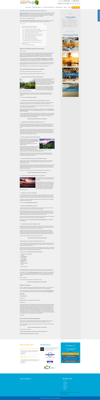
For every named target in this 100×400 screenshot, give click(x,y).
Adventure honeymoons (24, 12)
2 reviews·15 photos (23, 295)
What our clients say (25, 43)
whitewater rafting (23, 56)
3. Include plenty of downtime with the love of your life (33, 31)
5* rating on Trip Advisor (49, 290)
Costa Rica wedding (72, 22)
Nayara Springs (50, 109)
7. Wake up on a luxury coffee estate (30, 36)
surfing (73, 25)
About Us (65, 383)
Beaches (63, 19)
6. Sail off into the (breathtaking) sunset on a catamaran (33, 35)
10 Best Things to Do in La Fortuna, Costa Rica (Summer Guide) (29, 357)
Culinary (63, 23)
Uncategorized (70, 26)
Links (65, 381)
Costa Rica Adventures (69, 20)
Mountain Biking (24, 256)
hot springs (51, 58)
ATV (21, 261)
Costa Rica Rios (64, 22)
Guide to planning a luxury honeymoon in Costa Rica (29, 333)
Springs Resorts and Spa (24, 110)
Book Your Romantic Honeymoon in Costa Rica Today (37, 118)
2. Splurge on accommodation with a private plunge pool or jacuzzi (35, 30)
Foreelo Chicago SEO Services (64, 394)
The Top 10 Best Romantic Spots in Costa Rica (29, 27)
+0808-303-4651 (76, 0)
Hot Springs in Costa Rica (31, 97)
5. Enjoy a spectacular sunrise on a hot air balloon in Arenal (33, 34)
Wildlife (75, 26)
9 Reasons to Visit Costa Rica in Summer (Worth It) (30, 348)
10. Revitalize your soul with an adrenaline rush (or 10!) (33, 40)
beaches (51, 52)
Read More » (23, 353)
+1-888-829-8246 (66, 0)
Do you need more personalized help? (28, 44)
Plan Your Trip (75, 7)
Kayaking (71, 24)
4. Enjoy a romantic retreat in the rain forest (31, 32)
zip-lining (36, 55)
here (24, 279)
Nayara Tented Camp (39, 110)
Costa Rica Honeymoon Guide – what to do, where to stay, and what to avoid (33, 331)
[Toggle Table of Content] (44, 24)
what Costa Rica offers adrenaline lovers (35, 251)
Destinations (59, 7)
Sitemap (65, 388)
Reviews (65, 387)
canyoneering (69, 19)
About (65, 7)
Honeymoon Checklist (70, 356)
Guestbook (66, 382)
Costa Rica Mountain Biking (72, 21)
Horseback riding (24, 260)
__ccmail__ (70, 351)
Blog (69, 7)
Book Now (70, 353)
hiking (25, 259)
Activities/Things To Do (48, 7)
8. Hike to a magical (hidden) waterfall (30, 37)
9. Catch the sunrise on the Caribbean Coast (31, 39)
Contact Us (66, 386)
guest (67, 24)
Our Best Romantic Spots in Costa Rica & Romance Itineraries (32, 42)
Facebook (49, 291)
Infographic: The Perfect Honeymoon (70, 358)
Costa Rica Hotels (36, 7)
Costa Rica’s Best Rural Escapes (31, 202)
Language (75, 24)
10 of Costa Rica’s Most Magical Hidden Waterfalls (38, 219)
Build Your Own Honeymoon (70, 361)
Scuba (22, 262)
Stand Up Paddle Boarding (66, 25)
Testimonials (64, 26)
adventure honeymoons (34, 272)
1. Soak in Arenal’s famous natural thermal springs (32, 29)
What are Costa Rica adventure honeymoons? (29, 26)
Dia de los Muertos (70, 23)
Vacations (28, 7)
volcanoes (38, 58)
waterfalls (44, 58)
